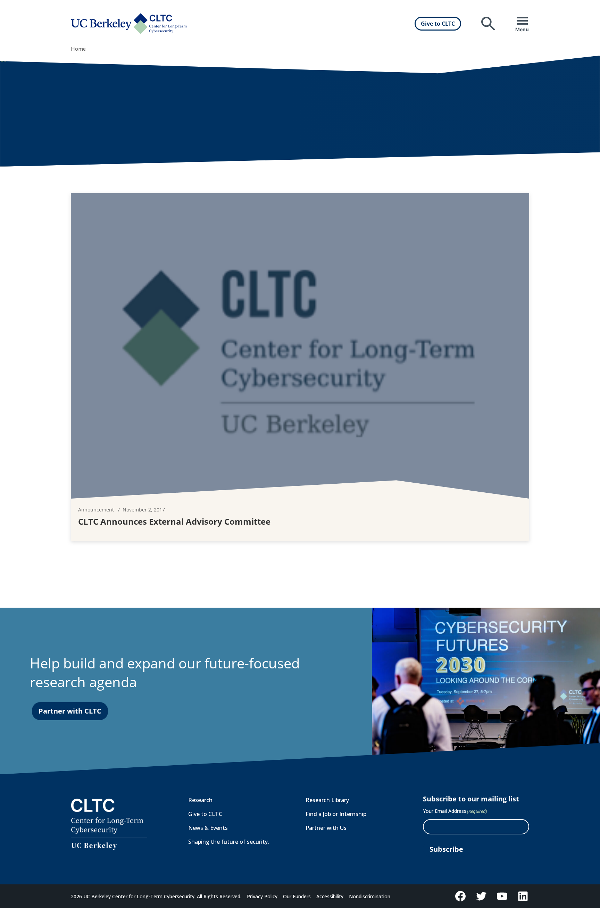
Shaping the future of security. (228, 841)
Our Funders (297, 896)
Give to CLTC (438, 23)
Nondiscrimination (369, 896)
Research (200, 800)
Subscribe (446, 849)
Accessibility (329, 896)
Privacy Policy (262, 896)
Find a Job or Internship (336, 814)
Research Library (327, 800)
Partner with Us (326, 828)
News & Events (208, 828)
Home (78, 48)
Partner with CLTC (70, 711)
